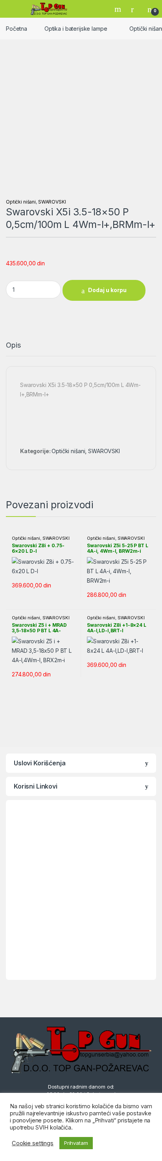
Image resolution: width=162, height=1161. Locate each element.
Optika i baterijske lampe (75, 28)
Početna (16, 28)
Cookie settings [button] (32, 1143)
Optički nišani (21, 202)
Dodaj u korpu (107, 290)
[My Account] (135, 9)
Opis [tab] (13, 345)
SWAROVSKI (52, 202)
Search (118, 9)
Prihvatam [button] (76, 1143)
